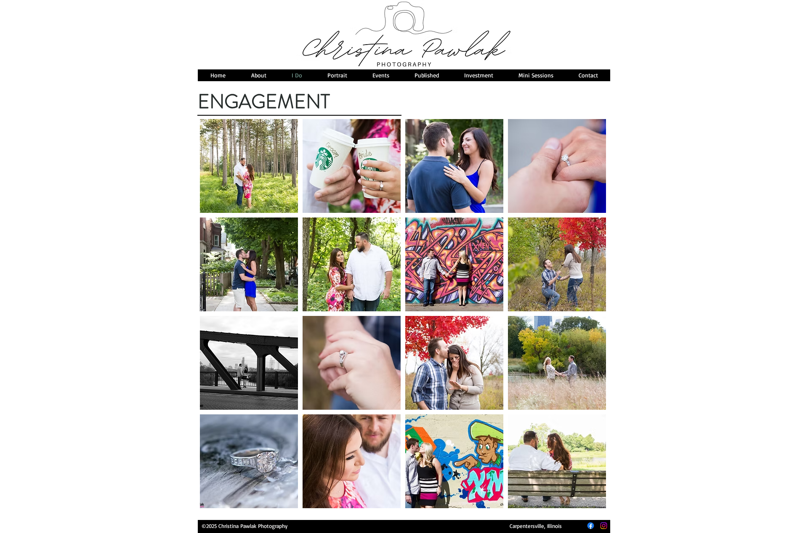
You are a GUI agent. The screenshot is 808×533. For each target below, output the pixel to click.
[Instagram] (603, 525)
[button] (249, 166)
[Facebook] (590, 525)
